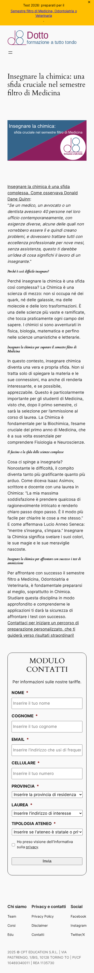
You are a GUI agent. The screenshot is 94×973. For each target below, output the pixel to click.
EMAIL (20, 739)
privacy (32, 847)
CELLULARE (26, 763)
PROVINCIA (25, 786)
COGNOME (25, 716)
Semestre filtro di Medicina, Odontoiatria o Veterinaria (44, 13)
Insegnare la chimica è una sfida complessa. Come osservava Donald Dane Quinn (42, 192)
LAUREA (22, 804)
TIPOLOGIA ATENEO (34, 823)
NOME (20, 692)
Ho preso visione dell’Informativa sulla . (45, 844)
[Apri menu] (10, 52)
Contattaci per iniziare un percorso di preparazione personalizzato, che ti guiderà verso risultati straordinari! (43, 629)
